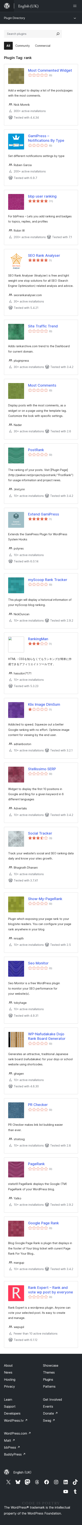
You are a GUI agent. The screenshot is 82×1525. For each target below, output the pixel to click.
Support (10, 1406)
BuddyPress (15, 1454)
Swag (49, 1420)
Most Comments (42, 385)
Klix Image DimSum (44, 704)
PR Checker (38, 1105)
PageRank (36, 1164)
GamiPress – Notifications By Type (46, 138)
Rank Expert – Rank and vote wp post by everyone (50, 1289)
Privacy (9, 1386)
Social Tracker (40, 833)
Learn (8, 1399)
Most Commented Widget (50, 70)
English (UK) (22, 1472)
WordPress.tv (16, 1420)
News (8, 1372)
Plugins (48, 1379)
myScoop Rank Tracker (47, 580)
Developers (12, 1413)
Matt (9, 1440)
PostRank (36, 450)
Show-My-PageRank (45, 899)
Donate (50, 1413)
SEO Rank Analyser (44, 255)
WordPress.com (17, 1433)
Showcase (50, 1365)
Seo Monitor (38, 963)
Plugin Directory (14, 18)
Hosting (9, 1379)
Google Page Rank (43, 1223)
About (8, 1365)
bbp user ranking (42, 196)
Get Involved (52, 1399)
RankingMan (38, 639)
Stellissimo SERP (42, 769)
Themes (49, 1372)
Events (48, 1406)
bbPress (12, 1447)
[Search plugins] (58, 34)
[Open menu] (75, 6)
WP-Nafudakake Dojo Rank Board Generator (46, 1036)
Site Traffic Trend (43, 326)
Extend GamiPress (43, 514)
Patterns (49, 1386)
